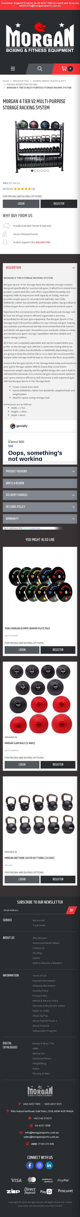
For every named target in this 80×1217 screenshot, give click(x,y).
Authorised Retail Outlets (46, 943)
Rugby (36, 1068)
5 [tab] (45, 171)
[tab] (40, 268)
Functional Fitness (42, 1058)
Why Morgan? (40, 938)
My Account (39, 920)
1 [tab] (32, 171)
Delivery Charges (17, 495)
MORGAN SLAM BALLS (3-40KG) (20, 743)
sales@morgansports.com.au (41, 1137)
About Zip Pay (40, 1016)
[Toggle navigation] (40, 69)
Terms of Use (40, 976)
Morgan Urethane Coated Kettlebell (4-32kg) (29, 858)
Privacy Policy (40, 996)
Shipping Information (44, 986)
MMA (35, 1048)
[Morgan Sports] (40, 36)
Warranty (12, 518)
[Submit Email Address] (71, 910)
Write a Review (15, 483)
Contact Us (38, 948)
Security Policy (40, 991)
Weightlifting (40, 1063)
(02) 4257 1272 (53, 1104)
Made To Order (41, 1011)
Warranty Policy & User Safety (49, 1006)
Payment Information (44, 981)
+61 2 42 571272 (43, 1118)
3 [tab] (38, 171)
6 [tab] (48, 171)
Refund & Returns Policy (45, 1001)
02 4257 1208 (42, 1126)
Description (13, 267)
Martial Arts (39, 1053)
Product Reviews (16, 471)
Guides (36, 958)
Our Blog (37, 953)
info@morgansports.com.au (42, 1133)
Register (59, 203)
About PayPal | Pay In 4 (45, 1021)
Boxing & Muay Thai (43, 1043)
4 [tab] (41, 171)
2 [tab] (35, 171)
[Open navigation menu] (13, 69)
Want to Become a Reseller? (47, 963)
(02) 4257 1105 (43, 242)
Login (21, 203)
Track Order (39, 925)
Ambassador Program (45, 1031)
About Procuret (41, 1026)
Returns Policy (15, 507)
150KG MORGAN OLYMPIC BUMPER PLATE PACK (27, 628)
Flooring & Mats (41, 1073)
